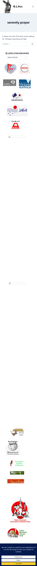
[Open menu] (33, 6)
